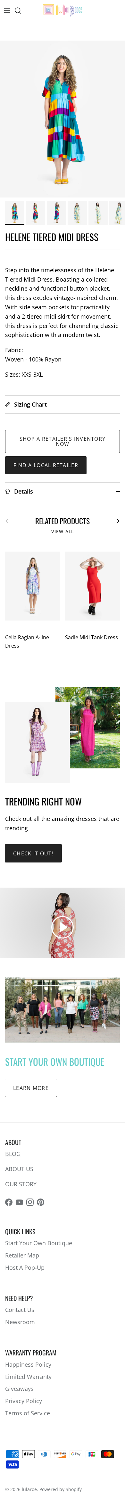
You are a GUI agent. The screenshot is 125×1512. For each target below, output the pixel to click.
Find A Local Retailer (45, 465)
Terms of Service (27, 1413)
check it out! (33, 853)
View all (62, 531)
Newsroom (20, 1322)
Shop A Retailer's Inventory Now (63, 441)
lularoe (29, 1489)
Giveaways (19, 1388)
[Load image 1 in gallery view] (62, 119)
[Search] (21, 11)
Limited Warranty (28, 1377)
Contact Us (19, 1310)
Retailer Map (22, 1255)
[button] (62, 927)
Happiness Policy (28, 1364)
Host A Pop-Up (25, 1267)
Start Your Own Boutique (38, 1243)
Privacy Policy (23, 1401)
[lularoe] (62, 10)
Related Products (62, 521)
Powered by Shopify (60, 1489)
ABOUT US (19, 1169)
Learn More (31, 1088)
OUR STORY (21, 1184)
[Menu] (7, 11)
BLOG (13, 1154)
